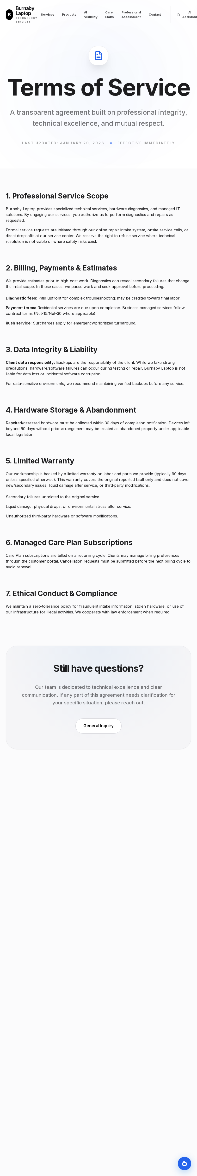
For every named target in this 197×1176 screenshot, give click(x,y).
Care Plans (109, 14)
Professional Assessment (131, 14)
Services (47, 14)
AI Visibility (91, 14)
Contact (155, 14)
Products (69, 14)
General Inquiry (98, 725)
